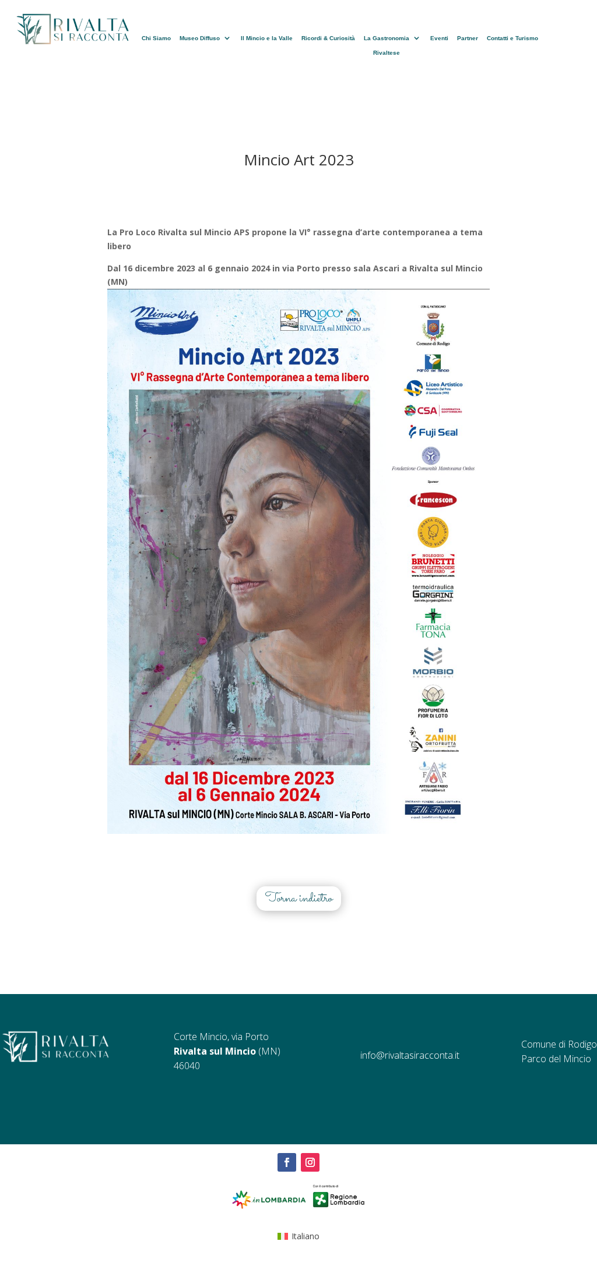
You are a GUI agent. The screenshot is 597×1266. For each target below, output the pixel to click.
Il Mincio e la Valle (267, 38)
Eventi (439, 38)
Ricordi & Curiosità (328, 38)
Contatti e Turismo (512, 38)
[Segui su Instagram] (310, 1162)
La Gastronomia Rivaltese (386, 45)
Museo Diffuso (200, 38)
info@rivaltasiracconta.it (409, 1055)
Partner (467, 38)
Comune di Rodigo (559, 1044)
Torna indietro (298, 898)
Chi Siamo (156, 38)
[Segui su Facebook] (287, 1162)
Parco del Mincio (556, 1058)
